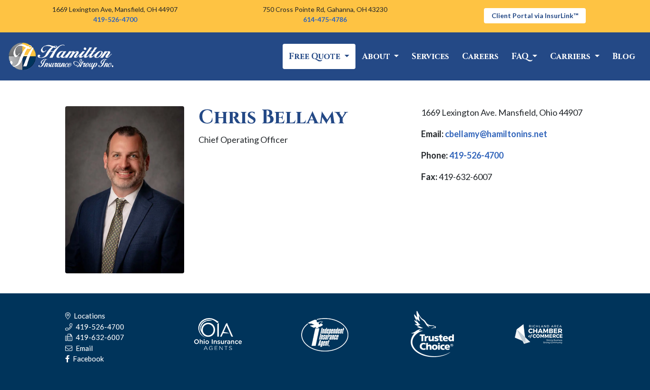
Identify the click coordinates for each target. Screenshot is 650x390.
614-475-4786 (325, 19)
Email (83, 348)
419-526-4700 (115, 19)
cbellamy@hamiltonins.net (496, 134)
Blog (623, 56)
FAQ (521, 56)
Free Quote (315, 56)
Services (430, 56)
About (377, 56)
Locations (88, 315)
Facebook (87, 358)
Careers (480, 56)
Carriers (571, 56)
